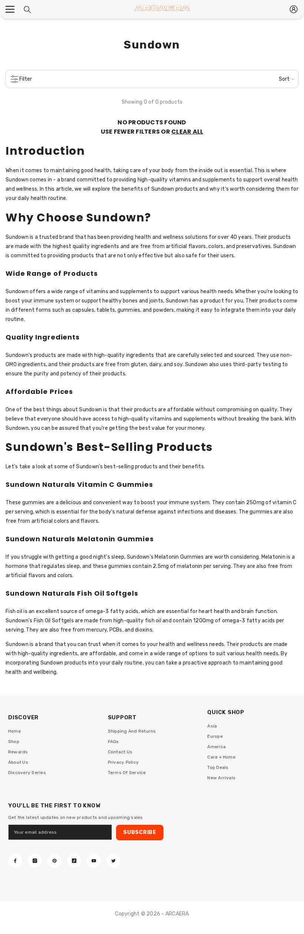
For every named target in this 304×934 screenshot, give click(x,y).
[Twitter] (113, 861)
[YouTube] (94, 861)
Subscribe (139, 832)
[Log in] (293, 9)
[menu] (10, 9)
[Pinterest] (54, 861)
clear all (187, 131)
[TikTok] (74, 861)
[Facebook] (15, 861)
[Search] (27, 9)
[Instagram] (35, 861)
